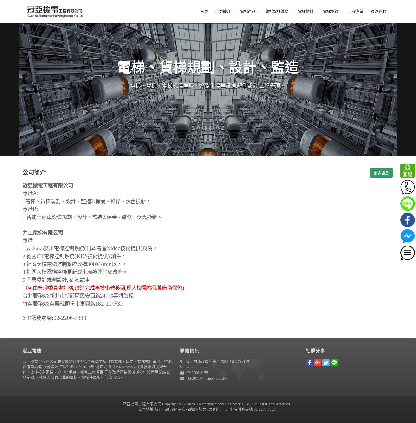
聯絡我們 (378, 11)
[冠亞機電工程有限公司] (54, 11)
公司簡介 (223, 11)
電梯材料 (305, 11)
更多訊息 (381, 173)
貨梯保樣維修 (276, 11)
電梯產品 (248, 11)
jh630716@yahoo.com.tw (207, 378)
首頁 (204, 11)
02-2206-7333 (196, 367)
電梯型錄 (330, 11)
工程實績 (356, 11)
